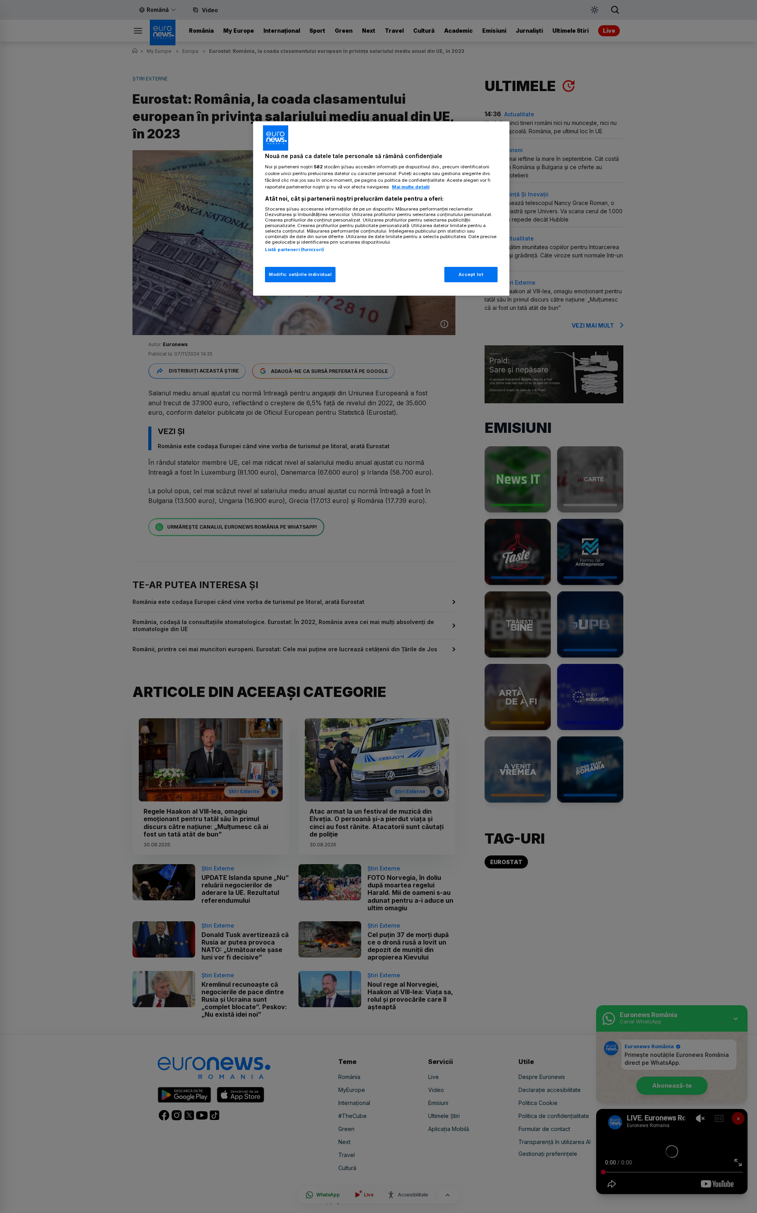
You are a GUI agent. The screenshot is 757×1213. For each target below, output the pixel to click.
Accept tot (471, 274)
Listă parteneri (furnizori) (294, 249)
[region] (381, 208)
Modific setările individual (300, 274)
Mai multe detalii (410, 187)
